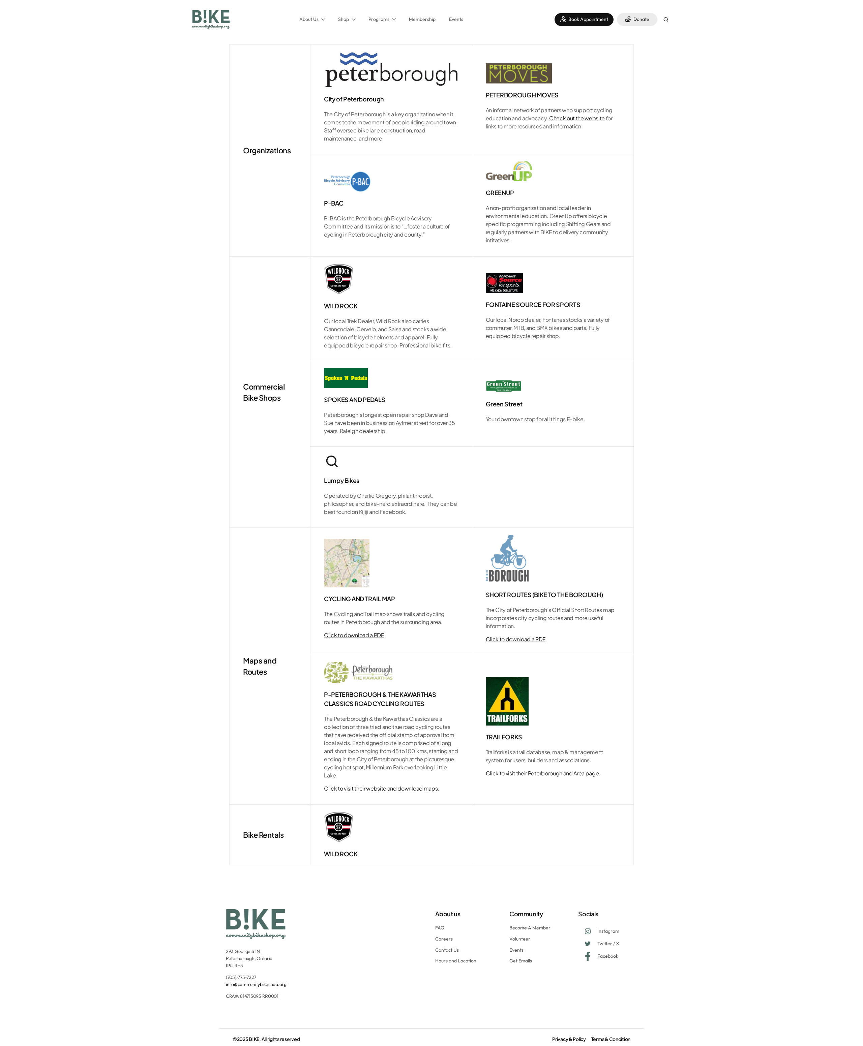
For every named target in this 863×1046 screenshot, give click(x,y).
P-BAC (333, 203)
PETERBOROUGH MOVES (522, 95)
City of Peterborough (354, 99)
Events (456, 19)
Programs (378, 19)
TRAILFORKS (504, 737)
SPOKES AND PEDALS (354, 399)
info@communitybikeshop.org (256, 984)
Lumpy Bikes (341, 480)
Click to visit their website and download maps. (381, 788)
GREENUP (500, 192)
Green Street (504, 404)
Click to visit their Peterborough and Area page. (543, 773)
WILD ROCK (341, 306)
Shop (343, 19)
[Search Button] (666, 21)
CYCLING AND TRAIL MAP (359, 599)
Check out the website (577, 118)
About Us (309, 19)
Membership (422, 19)
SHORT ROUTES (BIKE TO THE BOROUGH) (544, 594)
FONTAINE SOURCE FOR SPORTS (533, 304)
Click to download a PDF (354, 635)
